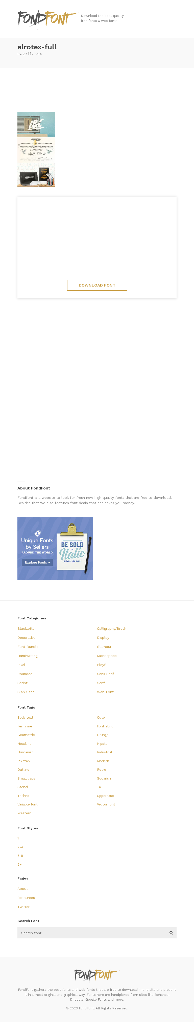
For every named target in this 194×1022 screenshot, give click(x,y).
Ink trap (23, 761)
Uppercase (105, 796)
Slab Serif (25, 692)
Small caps (26, 778)
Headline (24, 744)
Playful (103, 665)
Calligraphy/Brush (111, 628)
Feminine (24, 726)
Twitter (23, 907)
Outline (23, 769)
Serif (101, 683)
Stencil (23, 787)
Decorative (26, 638)
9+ (19, 864)
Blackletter (26, 628)
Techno (23, 796)
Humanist (25, 752)
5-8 (20, 856)
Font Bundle (27, 647)
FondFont (48, 20)
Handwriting (27, 656)
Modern (103, 761)
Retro (101, 769)
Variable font (27, 804)
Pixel (21, 665)
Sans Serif (105, 674)
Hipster (103, 744)
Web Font (105, 692)
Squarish (104, 778)
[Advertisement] (97, 88)
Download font (97, 285)
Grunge (103, 735)
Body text (25, 717)
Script (22, 683)
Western (24, 813)
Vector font (106, 804)
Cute (101, 717)
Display (103, 638)
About (22, 889)
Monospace (107, 656)
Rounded (25, 674)
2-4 (20, 847)
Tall (100, 787)
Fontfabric (105, 726)
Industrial (104, 752)
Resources (26, 898)
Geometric (26, 735)
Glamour (104, 647)
